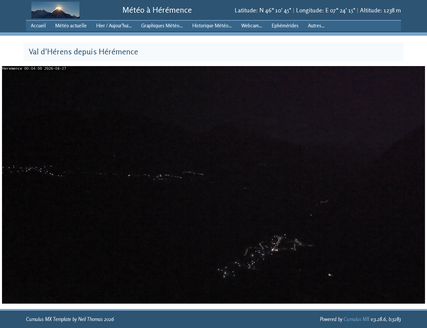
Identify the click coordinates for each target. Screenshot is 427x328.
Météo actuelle (71, 25)
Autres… (316, 25)
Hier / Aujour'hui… (114, 25)
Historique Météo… (212, 25)
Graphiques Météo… (162, 25)
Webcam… (251, 25)
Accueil (38, 25)
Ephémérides (285, 25)
